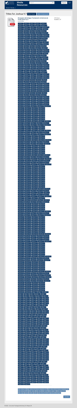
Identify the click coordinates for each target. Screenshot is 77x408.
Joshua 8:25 (21, 89)
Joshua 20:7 (46, 235)
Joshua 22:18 (35, 263)
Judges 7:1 (33, 361)
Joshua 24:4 (33, 279)
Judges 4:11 (32, 329)
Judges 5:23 (39, 342)
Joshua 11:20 (42, 128)
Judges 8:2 (39, 371)
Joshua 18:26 (21, 211)
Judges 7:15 (27, 367)
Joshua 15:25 (42, 170)
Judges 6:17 (39, 352)
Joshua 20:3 (21, 235)
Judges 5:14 (45, 339)
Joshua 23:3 (21, 273)
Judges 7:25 (27, 371)
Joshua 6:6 (38, 61)
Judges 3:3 (38, 314)
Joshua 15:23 (28, 170)
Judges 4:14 (20, 331)
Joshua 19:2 (47, 211)
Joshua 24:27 (42, 288)
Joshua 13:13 (28, 145)
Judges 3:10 (20, 318)
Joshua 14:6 (33, 156)
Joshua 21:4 (21, 239)
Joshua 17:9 (21, 196)
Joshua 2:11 (38, 32)
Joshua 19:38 (28, 228)
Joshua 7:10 (44, 72)
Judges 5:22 (33, 342)
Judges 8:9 (20, 374)
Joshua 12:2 (47, 130)
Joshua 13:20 (21, 149)
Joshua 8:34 (46, 91)
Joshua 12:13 (21, 136)
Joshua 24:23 (42, 286)
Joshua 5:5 (32, 55)
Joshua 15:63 (28, 188)
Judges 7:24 (20, 371)
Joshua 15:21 (42, 168)
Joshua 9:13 (39, 96)
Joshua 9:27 (33, 102)
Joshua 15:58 (21, 186)
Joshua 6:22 (46, 66)
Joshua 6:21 (39, 66)
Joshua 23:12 (47, 275)
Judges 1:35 (27, 305)
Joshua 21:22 (21, 247)
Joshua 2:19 (27, 36)
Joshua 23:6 (39, 273)
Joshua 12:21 (21, 140)
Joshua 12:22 (28, 140)
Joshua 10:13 (21, 108)
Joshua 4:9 (32, 47)
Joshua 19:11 (41, 215)
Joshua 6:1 (39, 59)
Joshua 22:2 (21, 258)
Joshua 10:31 (35, 115)
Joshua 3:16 (33, 44)
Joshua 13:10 (40, 143)
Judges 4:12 (39, 329)
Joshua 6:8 (20, 62)
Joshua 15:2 (41, 160)
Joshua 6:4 (26, 61)
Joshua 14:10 (27, 158)
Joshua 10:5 (33, 104)
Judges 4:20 (27, 333)
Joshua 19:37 (21, 228)
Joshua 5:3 (20, 55)
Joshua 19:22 (28, 220)
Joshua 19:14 (28, 217)
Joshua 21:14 (21, 243)
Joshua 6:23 (21, 68)
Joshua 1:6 (20, 25)
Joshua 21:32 (35, 250)
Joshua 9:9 (44, 94)
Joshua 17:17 (42, 198)
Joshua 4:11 (44, 47)
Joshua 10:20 (42, 109)
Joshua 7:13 (33, 74)
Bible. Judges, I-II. (52, 391)
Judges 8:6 (32, 372)
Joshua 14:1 (34, 155)
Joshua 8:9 (44, 81)
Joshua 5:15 (33, 59)
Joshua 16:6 (33, 190)
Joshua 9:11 (27, 96)
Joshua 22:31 (42, 269)
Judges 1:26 (33, 301)
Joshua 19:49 (21, 233)
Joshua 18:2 (34, 200)
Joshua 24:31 (42, 290)
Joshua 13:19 (42, 147)
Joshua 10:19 (35, 109)
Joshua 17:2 (40, 192)
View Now (66, 396)
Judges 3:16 (27, 320)
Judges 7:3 (44, 361)
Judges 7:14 (20, 367)
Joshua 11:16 (42, 126)
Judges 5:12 (33, 339)
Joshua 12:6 (39, 132)
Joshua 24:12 (21, 282)
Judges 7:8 (43, 363)
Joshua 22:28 (21, 269)
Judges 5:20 (20, 342)
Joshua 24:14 (35, 282)
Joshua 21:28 (35, 248)
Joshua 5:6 (38, 55)
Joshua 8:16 (27, 85)
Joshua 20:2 (47, 233)
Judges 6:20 (27, 354)
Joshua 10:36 (42, 117)
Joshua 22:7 (21, 260)
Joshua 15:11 (34, 164)
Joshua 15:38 (21, 177)
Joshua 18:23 (28, 209)
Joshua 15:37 (42, 175)
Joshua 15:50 (21, 183)
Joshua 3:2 (39, 38)
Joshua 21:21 (42, 245)
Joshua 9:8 (38, 94)
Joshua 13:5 (39, 141)
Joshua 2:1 (39, 29)
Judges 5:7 (32, 337)
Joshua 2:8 (20, 32)
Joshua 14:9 (21, 158)
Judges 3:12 (33, 318)
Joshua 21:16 (35, 243)
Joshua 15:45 (42, 179)
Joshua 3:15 (27, 44)
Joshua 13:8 (27, 143)
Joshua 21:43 (28, 256)
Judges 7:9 (20, 365)
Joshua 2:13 (21, 34)
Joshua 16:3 (47, 188)
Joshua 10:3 (21, 104)
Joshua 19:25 (21, 222)
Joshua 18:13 (42, 203)
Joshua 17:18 (21, 200)
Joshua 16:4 (21, 190)
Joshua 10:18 (28, 109)
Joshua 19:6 (39, 213)
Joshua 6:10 (32, 62)
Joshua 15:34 (21, 175)
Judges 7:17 (39, 367)
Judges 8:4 (20, 372)
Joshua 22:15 (42, 262)
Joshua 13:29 (28, 153)
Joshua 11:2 (47, 121)
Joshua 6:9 (26, 62)
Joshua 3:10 (26, 42)
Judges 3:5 (20, 316)
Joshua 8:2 (32, 79)
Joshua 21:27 (28, 248)
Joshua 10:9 (27, 106)
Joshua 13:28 (21, 153)
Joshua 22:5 (39, 258)
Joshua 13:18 (35, 147)
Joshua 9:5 (20, 94)
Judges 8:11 (32, 374)
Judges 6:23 (45, 354)
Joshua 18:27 (28, 211)
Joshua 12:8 (21, 134)
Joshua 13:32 (21, 155)
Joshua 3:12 (39, 42)
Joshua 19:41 (21, 230)
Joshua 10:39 (35, 119)
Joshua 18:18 (21, 207)
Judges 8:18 (45, 376)
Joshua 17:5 (27, 194)
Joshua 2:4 (26, 31)
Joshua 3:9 (20, 42)
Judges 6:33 (45, 357)
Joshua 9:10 (21, 96)
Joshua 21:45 (42, 256)
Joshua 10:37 (21, 119)
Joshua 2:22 (46, 36)
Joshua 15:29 (42, 171)
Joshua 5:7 (44, 55)
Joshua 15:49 (42, 181)
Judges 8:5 (26, 372)
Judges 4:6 (32, 327)
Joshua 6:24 (27, 68)
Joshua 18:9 (46, 201)
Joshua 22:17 (28, 263)
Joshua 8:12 (33, 83)
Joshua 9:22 (33, 100)
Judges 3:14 (45, 318)
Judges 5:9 (43, 337)
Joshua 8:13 (39, 83)
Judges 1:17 (39, 297)
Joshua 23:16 (42, 277)
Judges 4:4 (20, 327)
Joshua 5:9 (26, 57)
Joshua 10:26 (28, 113)
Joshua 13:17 (28, 147)
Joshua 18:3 (40, 200)
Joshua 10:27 (35, 113)
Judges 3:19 (45, 320)
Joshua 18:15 (28, 205)
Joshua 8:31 (27, 91)
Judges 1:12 (39, 295)
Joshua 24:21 (28, 286)
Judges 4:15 (27, 331)
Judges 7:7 (37, 363)
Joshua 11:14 (28, 126)
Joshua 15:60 (35, 186)
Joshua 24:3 (27, 279)
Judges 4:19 (20, 333)
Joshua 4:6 (44, 46)
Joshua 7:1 (20, 70)
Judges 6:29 (20, 357)
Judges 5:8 (37, 337)
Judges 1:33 (45, 303)
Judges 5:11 (27, 339)
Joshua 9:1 (27, 93)
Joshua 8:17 (33, 85)
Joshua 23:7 (46, 273)
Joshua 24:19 (42, 284)
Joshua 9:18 (39, 98)
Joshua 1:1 (20, 23)
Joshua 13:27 (42, 151)
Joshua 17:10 (27, 196)
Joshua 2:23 (21, 38)
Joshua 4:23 (27, 53)
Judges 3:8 (37, 316)
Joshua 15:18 (21, 168)
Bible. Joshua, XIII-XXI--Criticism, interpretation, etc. (58, 389)
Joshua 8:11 (27, 83)
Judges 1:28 (45, 301)
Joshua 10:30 (28, 115)
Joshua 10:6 (39, 104)
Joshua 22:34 (35, 271)
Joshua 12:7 (46, 132)
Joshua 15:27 (28, 171)
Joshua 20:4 (27, 235)
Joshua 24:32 (21, 292)
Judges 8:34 (20, 384)
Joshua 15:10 (27, 164)
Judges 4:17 (39, 331)
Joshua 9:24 (46, 100)
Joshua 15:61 (42, 186)
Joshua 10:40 (42, 119)
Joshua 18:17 (42, 205)
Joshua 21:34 (21, 252)
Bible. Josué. (38, 391)
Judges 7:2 (39, 361)
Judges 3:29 (45, 324)
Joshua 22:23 (42, 265)
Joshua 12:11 (41, 134)
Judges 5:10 (20, 339)
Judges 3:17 (33, 320)
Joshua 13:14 (35, 145)
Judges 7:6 (32, 363)
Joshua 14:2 (41, 155)
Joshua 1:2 (26, 23)
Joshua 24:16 (21, 284)
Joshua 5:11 (38, 57)
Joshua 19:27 (35, 222)
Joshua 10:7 (46, 104)
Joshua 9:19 (46, 98)
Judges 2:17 (45, 310)
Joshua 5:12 (45, 57)
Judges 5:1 (27, 335)
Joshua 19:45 (21, 232)
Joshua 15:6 (33, 162)
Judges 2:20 (33, 312)
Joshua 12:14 (28, 136)
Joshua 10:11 (41, 106)
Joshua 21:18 (21, 245)
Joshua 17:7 (39, 194)
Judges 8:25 (27, 380)
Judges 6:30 (27, 357)
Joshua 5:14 (27, 59)
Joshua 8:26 (27, 89)
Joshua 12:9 (27, 134)
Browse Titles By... (10, 7)
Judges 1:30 (27, 303)
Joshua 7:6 (20, 72)
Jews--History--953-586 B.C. (44, 392)
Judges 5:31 (27, 346)
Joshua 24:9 (33, 280)
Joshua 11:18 (28, 128)
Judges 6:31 (33, 357)
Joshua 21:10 (27, 241)
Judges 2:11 (38, 309)
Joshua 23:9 (27, 275)
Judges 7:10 (26, 365)
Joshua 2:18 (21, 36)
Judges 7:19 (20, 369)
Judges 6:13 (45, 350)
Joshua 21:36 (35, 252)
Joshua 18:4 (46, 200)
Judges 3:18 (39, 320)
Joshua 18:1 (27, 200)
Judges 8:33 (45, 382)
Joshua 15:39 (28, 177)
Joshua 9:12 (33, 96)
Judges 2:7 (43, 307)
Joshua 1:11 (21, 27)
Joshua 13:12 (21, 145)
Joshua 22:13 (28, 262)
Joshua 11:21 (21, 130)
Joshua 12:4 (27, 132)
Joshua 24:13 (28, 282)
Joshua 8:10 (21, 83)
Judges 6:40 (27, 361)
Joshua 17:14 (21, 198)
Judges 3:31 (27, 325)
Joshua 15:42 (21, 179)
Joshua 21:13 (48, 241)
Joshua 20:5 (33, 235)
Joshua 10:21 (21, 111)
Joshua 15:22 (21, 170)
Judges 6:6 (32, 348)
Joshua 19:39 (35, 228)
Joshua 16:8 (46, 190)
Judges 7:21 (33, 369)
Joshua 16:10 (27, 192)
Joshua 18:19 (28, 207)
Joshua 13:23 (42, 149)
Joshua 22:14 (35, 262)
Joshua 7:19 (39, 76)
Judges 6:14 (20, 352)
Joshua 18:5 (21, 201)
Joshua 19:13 (21, 217)
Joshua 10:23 (35, 111)
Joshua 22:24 (21, 267)
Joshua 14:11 (34, 158)
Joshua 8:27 (33, 89)
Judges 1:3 (45, 292)
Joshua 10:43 (35, 121)
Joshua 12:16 (42, 136)
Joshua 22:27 (42, 267)
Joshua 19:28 (42, 222)
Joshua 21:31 (28, 250)
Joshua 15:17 (42, 166)
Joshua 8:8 (38, 81)
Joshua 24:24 (21, 288)
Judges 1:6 (32, 294)
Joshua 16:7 (39, 190)
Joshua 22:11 (47, 260)
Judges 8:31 (33, 382)
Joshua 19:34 (28, 226)
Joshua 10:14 (28, 108)
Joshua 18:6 (27, 201)
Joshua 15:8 (46, 162)
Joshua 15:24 (35, 170)
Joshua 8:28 (39, 89)
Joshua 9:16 (27, 98)
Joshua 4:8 (26, 47)
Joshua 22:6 (46, 258)
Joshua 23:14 (28, 277)
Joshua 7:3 (32, 70)
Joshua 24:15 (42, 282)
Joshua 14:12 (41, 158)
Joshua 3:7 (38, 40)
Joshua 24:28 (21, 290)
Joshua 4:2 (20, 46)
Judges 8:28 (45, 380)
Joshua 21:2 (39, 237)
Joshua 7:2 (26, 70)
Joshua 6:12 (45, 62)
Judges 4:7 (37, 327)
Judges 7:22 (39, 369)
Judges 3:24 (45, 322)
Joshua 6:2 (45, 59)
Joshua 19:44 (42, 230)
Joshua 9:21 (27, 100)
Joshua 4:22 (21, 53)
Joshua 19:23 (35, 220)
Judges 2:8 (20, 309)
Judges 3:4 (44, 314)
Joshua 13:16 (21, 147)
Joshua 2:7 (44, 31)
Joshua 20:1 (41, 233)
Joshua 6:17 (46, 64)
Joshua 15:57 (42, 185)
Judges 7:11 (32, 365)
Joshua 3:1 (33, 38)
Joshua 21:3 (46, 237)
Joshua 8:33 (39, 91)
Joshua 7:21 (21, 78)
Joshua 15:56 (35, 185)
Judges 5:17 (33, 341)
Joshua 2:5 (32, 31)
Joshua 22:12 (21, 262)
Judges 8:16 (33, 376)
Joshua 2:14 (27, 34)
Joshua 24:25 (28, 288)
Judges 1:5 (26, 294)
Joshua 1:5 (44, 23)
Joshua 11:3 (21, 123)
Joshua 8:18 (39, 85)
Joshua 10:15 (35, 108)
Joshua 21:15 (28, 243)
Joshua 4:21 (46, 51)
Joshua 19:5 (33, 213)
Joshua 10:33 (21, 117)
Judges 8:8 (43, 372)
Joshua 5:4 (26, 55)
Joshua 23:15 (35, 277)
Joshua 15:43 (28, 179)
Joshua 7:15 (46, 74)
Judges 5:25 (20, 344)
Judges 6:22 (39, 354)
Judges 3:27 (33, 324)
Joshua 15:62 (21, 188)
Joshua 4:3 (26, 46)
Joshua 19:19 (35, 218)
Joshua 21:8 (46, 239)
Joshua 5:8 (20, 57)
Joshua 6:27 (46, 68)
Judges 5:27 (33, 344)
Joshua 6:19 (27, 66)
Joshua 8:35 (21, 93)
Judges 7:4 (20, 363)
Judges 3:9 (43, 316)
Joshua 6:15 (33, 64)
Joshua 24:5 (39, 279)
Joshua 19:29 (21, 224)
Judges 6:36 (33, 359)
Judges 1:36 (33, 305)
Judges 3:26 (27, 324)
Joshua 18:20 (35, 207)
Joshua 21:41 (42, 254)
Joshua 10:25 (21, 113)
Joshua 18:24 (35, 209)
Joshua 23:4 (27, 273)
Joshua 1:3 (32, 23)
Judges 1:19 (20, 299)
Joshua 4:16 (46, 49)
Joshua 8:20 (21, 87)
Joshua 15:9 (21, 164)
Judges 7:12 (39, 365)
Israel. (26, 392)
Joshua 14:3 (47, 155)
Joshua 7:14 (39, 74)
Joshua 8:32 (33, 91)
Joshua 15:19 (28, 168)
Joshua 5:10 (32, 57)
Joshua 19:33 (21, 226)
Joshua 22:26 (35, 267)
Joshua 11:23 (35, 130)
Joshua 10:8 (21, 106)
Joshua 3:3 (45, 38)
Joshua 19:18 (28, 218)
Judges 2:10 (32, 309)
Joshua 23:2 (47, 271)
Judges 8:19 (20, 378)
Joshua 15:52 (35, 183)
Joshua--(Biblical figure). (56, 392)
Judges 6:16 (33, 352)
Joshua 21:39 (28, 254)
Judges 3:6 (26, 316)
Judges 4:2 (39, 325)
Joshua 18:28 (35, 211)
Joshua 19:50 (28, 233)
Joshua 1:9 (38, 25)
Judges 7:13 (45, 365)
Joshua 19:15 (35, 217)
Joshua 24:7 (21, 280)
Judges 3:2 (32, 314)
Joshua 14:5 (27, 156)
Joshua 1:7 (26, 25)
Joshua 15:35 (28, 175)
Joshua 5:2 (45, 53)
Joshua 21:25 (42, 247)
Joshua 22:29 (28, 269)
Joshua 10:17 (21, 109)
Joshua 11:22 (28, 130)
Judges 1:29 (20, 303)
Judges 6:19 (20, 354)
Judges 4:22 (39, 333)
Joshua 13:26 (35, 151)
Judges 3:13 (39, 318)
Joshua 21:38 (21, 254)
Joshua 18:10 (21, 203)
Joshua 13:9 (33, 143)
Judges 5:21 (27, 342)
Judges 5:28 (39, 344)
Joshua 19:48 (42, 232)
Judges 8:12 (39, 374)
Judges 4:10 (26, 329)
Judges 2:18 (20, 312)
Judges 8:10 (26, 374)
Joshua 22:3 (27, 258)
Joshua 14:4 (21, 156)
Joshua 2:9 (26, 32)
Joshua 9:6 (26, 94)
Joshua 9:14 (46, 96)
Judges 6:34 (20, 359)
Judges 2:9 (26, 309)
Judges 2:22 (45, 312)
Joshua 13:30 (35, 153)
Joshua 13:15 (42, 145)
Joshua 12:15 (35, 136)
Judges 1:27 (39, 301)
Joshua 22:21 (28, 265)
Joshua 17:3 (46, 192)
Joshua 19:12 (47, 215)
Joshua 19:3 (21, 213)
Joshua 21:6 (33, 239)
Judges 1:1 (34, 292)
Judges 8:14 (20, 376)
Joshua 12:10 (34, 134)
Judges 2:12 (44, 309)
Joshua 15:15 (28, 166)
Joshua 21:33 (42, 250)
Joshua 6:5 (32, 61)
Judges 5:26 (27, 344)
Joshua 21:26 (21, 248)
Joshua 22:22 (35, 265)
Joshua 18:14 (21, 205)
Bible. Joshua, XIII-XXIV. (23, 391)
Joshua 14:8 (46, 156)
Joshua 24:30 (35, 290)
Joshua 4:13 (27, 49)
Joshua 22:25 (28, 267)
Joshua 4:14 (33, 49)
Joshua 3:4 (20, 40)
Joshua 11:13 (21, 126)
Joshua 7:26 (21, 79)
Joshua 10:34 (28, 117)
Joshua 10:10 (34, 106)
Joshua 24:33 (28, 292)
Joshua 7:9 (38, 72)
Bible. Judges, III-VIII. (61, 391)
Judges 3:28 (39, 324)
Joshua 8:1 (27, 79)
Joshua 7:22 (27, 78)
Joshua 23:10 (34, 275)
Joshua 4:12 (21, 49)
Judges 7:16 (33, 367)
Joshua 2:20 (33, 36)
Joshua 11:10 (34, 124)
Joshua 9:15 (21, 98)
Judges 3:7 (32, 316)
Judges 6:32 (39, 357)
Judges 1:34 (20, 305)
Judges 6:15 (27, 352)
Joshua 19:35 (35, 226)
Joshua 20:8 (21, 237)
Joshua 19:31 (35, 224)
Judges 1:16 (33, 297)
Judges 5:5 (20, 337)
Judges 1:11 (32, 295)
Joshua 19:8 (21, 215)
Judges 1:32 (39, 303)
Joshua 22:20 (21, 265)
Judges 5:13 (39, 339)
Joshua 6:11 (38, 62)
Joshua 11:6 (39, 123)
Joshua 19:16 (42, 217)
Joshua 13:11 (47, 143)
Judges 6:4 (20, 348)
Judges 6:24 (20, 356)
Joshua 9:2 (32, 93)
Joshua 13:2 (21, 141)
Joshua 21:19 (28, 245)
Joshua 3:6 (32, 40)
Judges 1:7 (37, 294)
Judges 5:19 (45, 341)
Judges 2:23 (20, 314)
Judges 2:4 (26, 307)
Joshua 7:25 (46, 78)
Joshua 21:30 (21, 250)
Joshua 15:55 (28, 185)
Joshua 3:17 (39, 44)
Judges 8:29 (20, 382)
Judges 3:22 (33, 322)
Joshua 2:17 (46, 34)
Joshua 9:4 (44, 93)
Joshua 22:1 (48, 256)
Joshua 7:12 (27, 74)
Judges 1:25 (27, 301)
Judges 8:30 (27, 382)
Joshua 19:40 (42, 228)
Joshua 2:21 (39, 36)
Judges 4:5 (26, 327)
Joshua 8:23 (39, 87)
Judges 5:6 (26, 337)
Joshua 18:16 (35, 205)
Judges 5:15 (20, 341)
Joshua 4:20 (39, 51)
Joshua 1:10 (44, 25)
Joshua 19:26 (28, 222)
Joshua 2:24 (27, 38)
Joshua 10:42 (28, 121)
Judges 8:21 (33, 378)
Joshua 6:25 (33, 68)
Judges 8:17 (39, 376)
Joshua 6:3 (20, 61)
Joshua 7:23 (33, 78)
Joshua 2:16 (39, 34)
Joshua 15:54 (21, 185)
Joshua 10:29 (21, 115)
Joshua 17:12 (41, 196)
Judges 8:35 (27, 384)
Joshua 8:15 (21, 85)
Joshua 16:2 (41, 188)
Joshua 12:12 (47, 134)
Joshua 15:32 (35, 173)
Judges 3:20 (20, 322)
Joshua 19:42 (28, 230)
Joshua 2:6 (38, 31)
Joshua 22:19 (42, 263)
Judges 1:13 (45, 295)
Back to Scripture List (43, 14)
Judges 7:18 (45, 367)
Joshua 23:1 (41, 271)
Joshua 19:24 (42, 220)
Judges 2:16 (39, 310)
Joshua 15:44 (35, 179)
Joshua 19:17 (21, 218)
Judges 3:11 (27, 318)
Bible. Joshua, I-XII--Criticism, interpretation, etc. (37, 389)
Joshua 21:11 (34, 241)
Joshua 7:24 (39, 78)
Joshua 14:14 (21, 160)
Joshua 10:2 (46, 102)
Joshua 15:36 (35, 175)
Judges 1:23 (45, 299)
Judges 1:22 (39, 299)
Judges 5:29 (45, 344)
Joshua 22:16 (21, 263)
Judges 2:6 (37, 307)
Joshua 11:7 (46, 123)
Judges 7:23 (45, 369)
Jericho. (35, 392)
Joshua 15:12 (41, 164)
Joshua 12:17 (21, 138)
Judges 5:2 (32, 335)
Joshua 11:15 (35, 126)
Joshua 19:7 (46, 213)
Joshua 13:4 (33, 141)
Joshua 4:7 (20, 47)
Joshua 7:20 (46, 76)
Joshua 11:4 (27, 123)
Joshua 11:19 (35, 128)
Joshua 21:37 (42, 252)
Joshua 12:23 (35, 140)
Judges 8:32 (39, 382)
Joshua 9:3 (38, 93)
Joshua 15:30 (21, 173)
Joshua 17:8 (46, 194)
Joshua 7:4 (38, 70)
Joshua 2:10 (32, 32)
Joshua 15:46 (21, 181)
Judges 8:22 (39, 378)
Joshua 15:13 (48, 164)
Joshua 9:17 (33, 98)
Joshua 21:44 (35, 256)
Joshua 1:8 (32, 25)
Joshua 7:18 (33, 76)
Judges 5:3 (38, 335)
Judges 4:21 (33, 333)
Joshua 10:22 (28, 111)
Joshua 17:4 (21, 194)
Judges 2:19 (27, 312)
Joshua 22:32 (21, 271)
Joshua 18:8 (39, 201)
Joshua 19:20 (42, 218)
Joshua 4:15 (39, 49)
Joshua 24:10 (40, 280)
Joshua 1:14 (39, 27)
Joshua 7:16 (21, 76)
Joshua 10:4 (27, 104)
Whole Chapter (31, 14)
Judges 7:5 (26, 363)
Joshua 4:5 (38, 46)
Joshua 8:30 (21, 91)
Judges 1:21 (33, 299)
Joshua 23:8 (21, 275)
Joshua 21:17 (42, 243)
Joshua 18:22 (21, 209)
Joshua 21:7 (39, 239)
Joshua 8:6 (26, 81)
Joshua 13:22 (35, 149)
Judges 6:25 (27, 356)
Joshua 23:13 (21, 277)
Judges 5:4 (44, 335)
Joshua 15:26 (21, 171)
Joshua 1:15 (46, 27)
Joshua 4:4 (32, 46)
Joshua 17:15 (28, 198)
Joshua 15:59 (28, 186)
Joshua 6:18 (21, 66)
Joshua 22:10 (40, 260)
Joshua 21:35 (28, 252)
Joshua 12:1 (41, 130)
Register (64, 2)
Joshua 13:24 (21, 151)
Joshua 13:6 (46, 141)
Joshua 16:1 (34, 188)
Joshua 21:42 (21, 256)
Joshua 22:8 (27, 260)
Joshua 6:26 (39, 68)
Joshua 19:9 (27, 215)
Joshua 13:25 (28, 151)
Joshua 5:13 (21, 59)
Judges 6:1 (33, 346)
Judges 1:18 (45, 297)
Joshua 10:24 (42, 111)
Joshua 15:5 (27, 162)
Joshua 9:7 (32, 94)
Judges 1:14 (20, 297)
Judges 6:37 (39, 359)
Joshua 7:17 (27, 76)
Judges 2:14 (27, 310)
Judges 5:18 (39, 341)
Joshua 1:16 (21, 29)
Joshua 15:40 (35, 177)
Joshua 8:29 (46, 89)
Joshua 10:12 (47, 106)
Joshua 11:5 (33, 123)
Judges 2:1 (39, 305)
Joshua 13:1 (48, 140)
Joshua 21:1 (33, 237)
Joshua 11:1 (41, 121)
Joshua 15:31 (28, 173)
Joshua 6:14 (27, 64)
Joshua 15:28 (35, 171)
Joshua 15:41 (42, 177)
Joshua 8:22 (33, 87)
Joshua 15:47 (28, 181)
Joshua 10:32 (42, 115)
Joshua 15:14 (21, 166)
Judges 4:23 (45, 333)
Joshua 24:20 (21, 286)
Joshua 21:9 (21, 241)
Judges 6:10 (26, 350)
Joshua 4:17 (21, 51)
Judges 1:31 (33, 303)
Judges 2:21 (39, 312)
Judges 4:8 (43, 327)
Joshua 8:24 (46, 87)
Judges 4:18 (45, 331)
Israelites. (31, 392)
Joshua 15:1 (34, 160)
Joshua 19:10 (34, 215)
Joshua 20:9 (27, 237)
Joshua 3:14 (21, 44)
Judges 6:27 (39, 356)
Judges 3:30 (20, 325)
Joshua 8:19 (46, 85)
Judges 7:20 (27, 369)
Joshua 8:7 (32, 81)
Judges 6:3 (44, 346)
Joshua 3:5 (26, 40)
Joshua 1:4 (38, 23)
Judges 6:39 (20, 361)
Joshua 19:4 (27, 213)
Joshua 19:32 (42, 224)
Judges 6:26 (33, 356)
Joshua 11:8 (21, 124)
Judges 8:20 (27, 378)
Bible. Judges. (21, 392)
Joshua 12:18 (28, 138)
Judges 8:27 (39, 380)
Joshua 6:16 (39, 64)
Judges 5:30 (20, 346)
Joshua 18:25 (42, 209)
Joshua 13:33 (28, 155)
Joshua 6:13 (21, 64)
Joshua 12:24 (42, 140)
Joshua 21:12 (41, 241)
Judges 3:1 (27, 314)
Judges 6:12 (39, 350)
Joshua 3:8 (44, 40)
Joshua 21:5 (27, 239)
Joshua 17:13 (48, 196)
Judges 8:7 (37, 372)
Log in (69, 2)
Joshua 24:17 (28, 284)
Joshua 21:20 (35, 245)
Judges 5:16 (27, 341)
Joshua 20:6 (39, 235)
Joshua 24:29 (28, 290)
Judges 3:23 (39, 322)
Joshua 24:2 (21, 279)
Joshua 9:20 (21, 100)
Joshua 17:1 (34, 192)
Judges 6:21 (33, 354)
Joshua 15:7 (39, 162)
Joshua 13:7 (21, 143)
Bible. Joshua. (32, 391)
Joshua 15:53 (42, 183)
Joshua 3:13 (45, 42)
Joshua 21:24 (35, 247)
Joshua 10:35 (35, 117)
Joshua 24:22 (35, 286)
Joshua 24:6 (46, 279)
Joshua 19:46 (28, 232)
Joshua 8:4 (44, 79)
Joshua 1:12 (27, 27)
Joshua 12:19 (35, 138)
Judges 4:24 (20, 335)
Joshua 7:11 (21, 74)
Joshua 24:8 (27, 280)
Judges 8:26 (33, 380)
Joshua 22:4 (33, 258)
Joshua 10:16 (42, 108)
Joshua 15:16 (35, 166)
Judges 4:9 (20, 329)
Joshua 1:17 (27, 29)
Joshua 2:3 (20, 31)
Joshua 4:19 (33, 51)
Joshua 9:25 (21, 102)
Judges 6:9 (20, 350)
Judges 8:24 (20, 380)
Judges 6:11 (32, 350)
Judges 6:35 (27, 359)
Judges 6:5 (26, 348)
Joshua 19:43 (35, 230)
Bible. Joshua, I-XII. (22, 389)
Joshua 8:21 (27, 87)
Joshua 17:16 (35, 198)
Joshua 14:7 (39, 156)
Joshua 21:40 (35, 254)
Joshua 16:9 (21, 192)
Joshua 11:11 (41, 124)
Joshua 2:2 (45, 29)
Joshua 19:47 (35, 232)
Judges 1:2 (40, 292)
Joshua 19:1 (41, 211)
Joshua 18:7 (33, 201)
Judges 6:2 (39, 346)
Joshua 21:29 (42, 248)
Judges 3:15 (20, 320)
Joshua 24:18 (35, 284)
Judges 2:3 (20, 307)
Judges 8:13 (45, 374)
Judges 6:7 (37, 348)
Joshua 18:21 (42, 207)
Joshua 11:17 (21, 128)
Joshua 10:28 (42, 113)
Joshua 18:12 (35, 203)
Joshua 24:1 (48, 277)
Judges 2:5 (32, 307)
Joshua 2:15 (33, 34)
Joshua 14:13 (48, 158)
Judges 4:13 (45, 329)
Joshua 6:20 (33, 66)
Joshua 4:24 (33, 53)
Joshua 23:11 (41, 275)
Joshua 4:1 (46, 44)
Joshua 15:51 (28, 183)
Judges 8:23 (45, 378)
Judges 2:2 (45, 305)
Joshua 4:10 (38, 47)
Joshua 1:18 (33, 29)
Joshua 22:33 (28, 271)
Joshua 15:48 (35, 181)
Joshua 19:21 (21, 220)
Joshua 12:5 (33, 132)
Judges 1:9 (20, 295)
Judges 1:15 (27, 297)
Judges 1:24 (20, 301)
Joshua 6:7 (44, 61)
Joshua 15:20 (35, 168)
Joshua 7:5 (44, 70)
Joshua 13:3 (27, 141)
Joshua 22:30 (35, 269)
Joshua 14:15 (28, 160)
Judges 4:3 (44, 325)
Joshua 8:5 (20, 81)
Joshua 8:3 (38, 79)
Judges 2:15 (33, 310)
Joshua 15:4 (21, 162)
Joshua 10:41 (21, 121)
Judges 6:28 (45, 356)
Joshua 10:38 (28, 119)
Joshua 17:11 (34, 196)
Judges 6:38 (45, 359)
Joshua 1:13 (33, 27)
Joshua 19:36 (42, 226)
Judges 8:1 (33, 371)
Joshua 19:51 (35, 233)
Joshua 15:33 (42, 173)
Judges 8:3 (44, 371)
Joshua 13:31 (42, 153)
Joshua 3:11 (33, 42)
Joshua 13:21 (28, 149)
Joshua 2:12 (45, 32)
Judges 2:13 (20, 310)
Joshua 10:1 (39, 102)
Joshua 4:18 (27, 51)
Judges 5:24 (45, 342)
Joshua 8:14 (46, 83)
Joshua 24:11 (47, 280)
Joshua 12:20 (42, 138)
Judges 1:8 (43, 294)
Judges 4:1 (33, 325)
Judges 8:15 (27, 376)
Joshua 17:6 (33, 194)
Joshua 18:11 (28, 203)
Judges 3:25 (20, 324)
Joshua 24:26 (35, 288)
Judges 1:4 (20, 294)
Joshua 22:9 (33, 260)
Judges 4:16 (33, 331)
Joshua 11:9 (27, 124)
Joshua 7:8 (32, 72)
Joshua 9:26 (27, 102)
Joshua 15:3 (47, 160)
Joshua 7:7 (26, 72)
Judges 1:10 (26, 295)
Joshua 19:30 (28, 224)
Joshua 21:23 (28, 247)
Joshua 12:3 (21, 132)
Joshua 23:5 (33, 273)
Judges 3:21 (27, 322)
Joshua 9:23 (39, 100)
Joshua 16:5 (27, 190)
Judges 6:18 (45, 352)
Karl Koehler (21, 21)
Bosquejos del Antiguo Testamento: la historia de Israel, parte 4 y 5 (33, 18)
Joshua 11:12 (47, 124)
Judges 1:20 (27, 299)
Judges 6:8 (43, 348)
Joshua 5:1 (39, 53)
